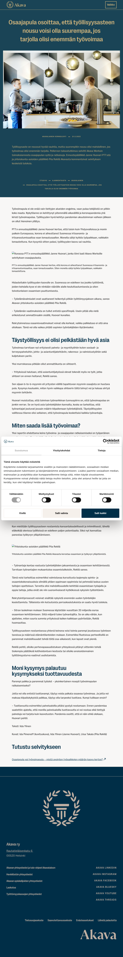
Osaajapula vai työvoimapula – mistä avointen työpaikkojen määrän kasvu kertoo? (57, 759)
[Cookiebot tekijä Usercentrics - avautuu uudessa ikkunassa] (105, 441)
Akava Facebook (105, 880)
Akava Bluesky (106, 887)
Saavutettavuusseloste (60, 920)
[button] (61, 256)
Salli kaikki (100, 513)
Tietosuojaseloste (34, 920)
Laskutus (11, 887)
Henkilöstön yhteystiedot (19, 874)
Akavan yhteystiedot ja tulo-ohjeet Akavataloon (30, 867)
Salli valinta (61, 513)
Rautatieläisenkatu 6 (19, 851)
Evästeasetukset (85, 920)
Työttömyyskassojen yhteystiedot (24, 894)
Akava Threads (106, 899)
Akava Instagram (105, 874)
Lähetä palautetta (107, 920)
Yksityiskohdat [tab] (61, 450)
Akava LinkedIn (106, 867)
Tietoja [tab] (102, 450)
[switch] (46, 499)
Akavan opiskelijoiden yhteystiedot (24, 881)
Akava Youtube (106, 893)
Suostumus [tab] (21, 450)
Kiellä (22, 513)
